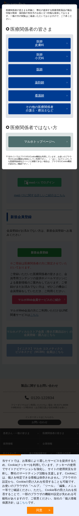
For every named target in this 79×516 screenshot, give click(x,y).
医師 (39, 43)
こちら (23, 502)
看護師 (39, 95)
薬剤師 (39, 82)
